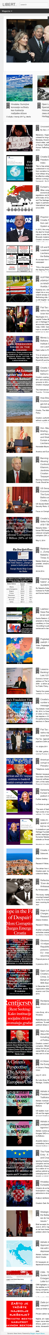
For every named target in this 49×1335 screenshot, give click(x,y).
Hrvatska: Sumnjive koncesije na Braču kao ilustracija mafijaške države (20, 109)
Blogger (32, 1333)
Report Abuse (40, 1333)
